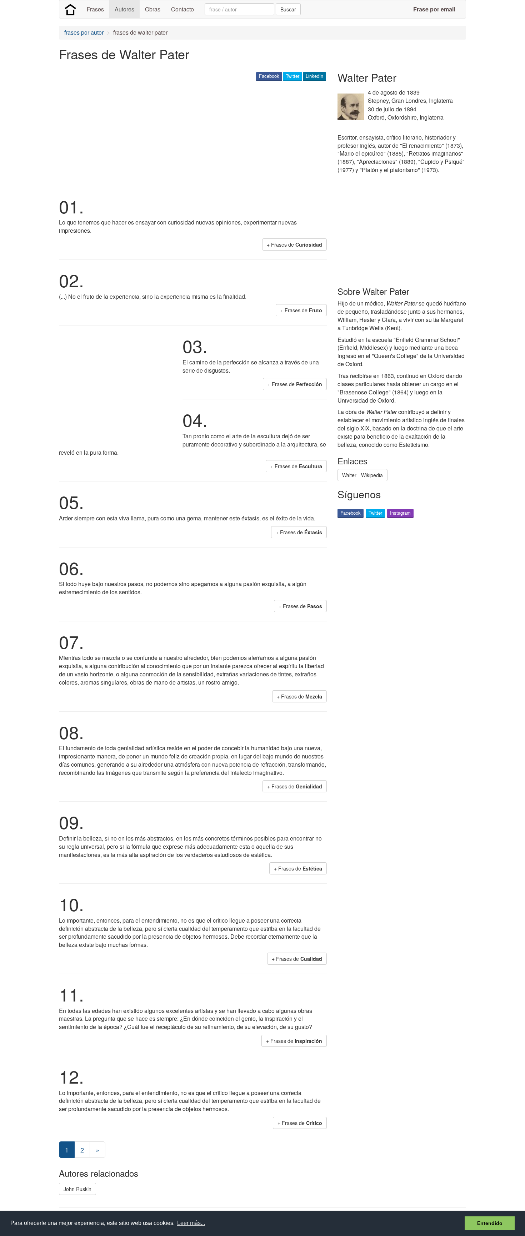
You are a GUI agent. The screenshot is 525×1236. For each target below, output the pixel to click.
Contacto (182, 9)
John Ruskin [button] (77, 1188)
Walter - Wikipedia (362, 475)
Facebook (269, 75)
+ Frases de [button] (294, 244)
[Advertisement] (189, 138)
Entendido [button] (489, 1223)
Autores (124, 9)
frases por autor (84, 32)
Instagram (400, 512)
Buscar (288, 9)
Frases (95, 9)
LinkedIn (314, 75)
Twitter (292, 75)
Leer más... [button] (191, 1223)
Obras (152, 9)
